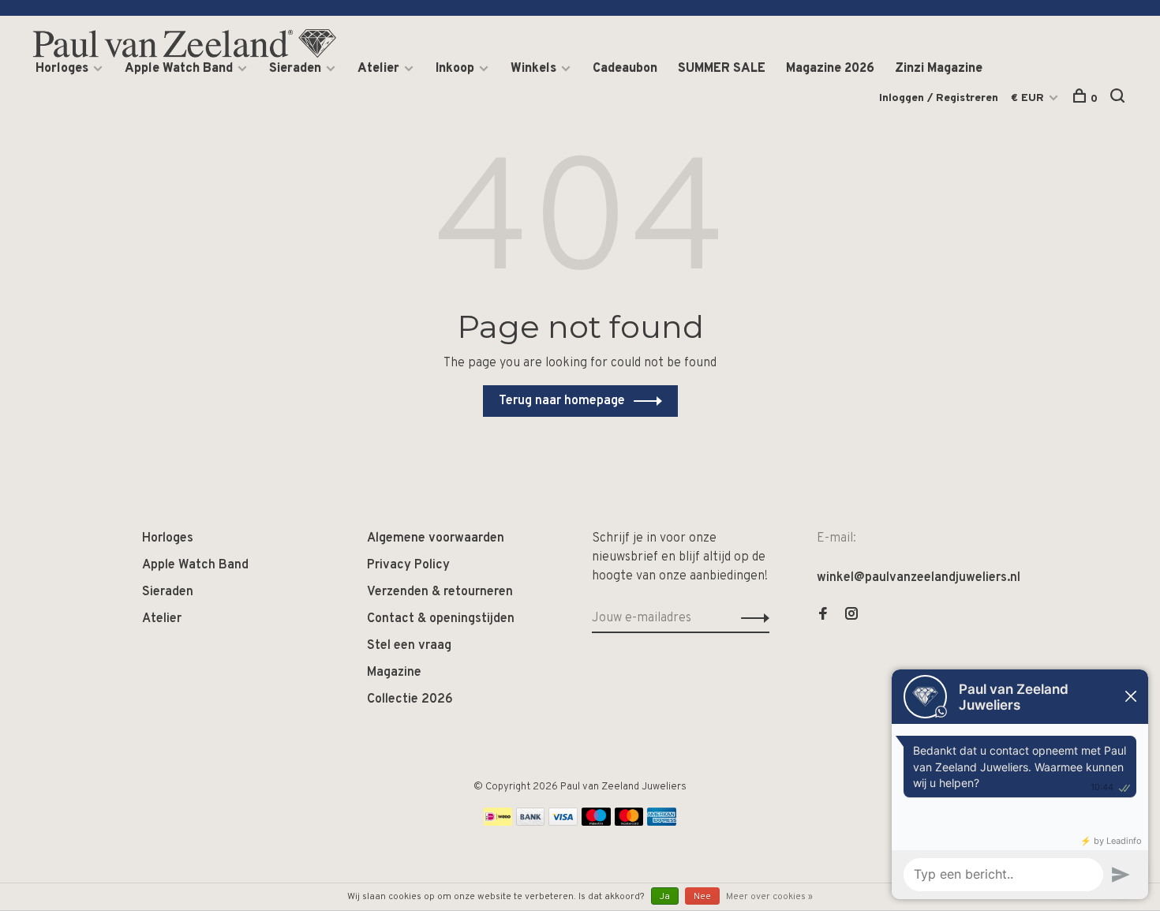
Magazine (394, 672)
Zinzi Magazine (938, 69)
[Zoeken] (1119, 99)
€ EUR (1029, 98)
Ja (665, 896)
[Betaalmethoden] (498, 822)
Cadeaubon (625, 69)
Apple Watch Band (179, 69)
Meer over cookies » (769, 896)
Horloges (62, 69)
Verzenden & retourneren (440, 592)
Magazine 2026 (830, 69)
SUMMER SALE (721, 69)
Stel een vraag (409, 646)
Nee (702, 896)
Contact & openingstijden (441, 619)
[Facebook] (823, 616)
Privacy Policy (408, 565)
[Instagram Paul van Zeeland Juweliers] (851, 616)
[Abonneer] (750, 618)
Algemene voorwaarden (435, 538)
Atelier (378, 69)
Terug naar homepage (562, 401)
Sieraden (295, 69)
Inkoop (455, 69)
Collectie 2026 (410, 699)
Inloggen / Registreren (938, 98)
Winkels (533, 69)
